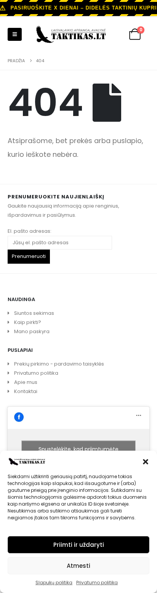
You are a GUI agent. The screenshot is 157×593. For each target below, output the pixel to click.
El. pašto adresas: (29, 231)
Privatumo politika (97, 582)
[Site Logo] (71, 34)
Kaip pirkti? (27, 322)
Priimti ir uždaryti (78, 545)
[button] (145, 461)
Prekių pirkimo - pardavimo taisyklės (59, 363)
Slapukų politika (53, 582)
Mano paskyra (32, 331)
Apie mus (25, 382)
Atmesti (78, 566)
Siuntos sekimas (34, 313)
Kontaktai (25, 391)
